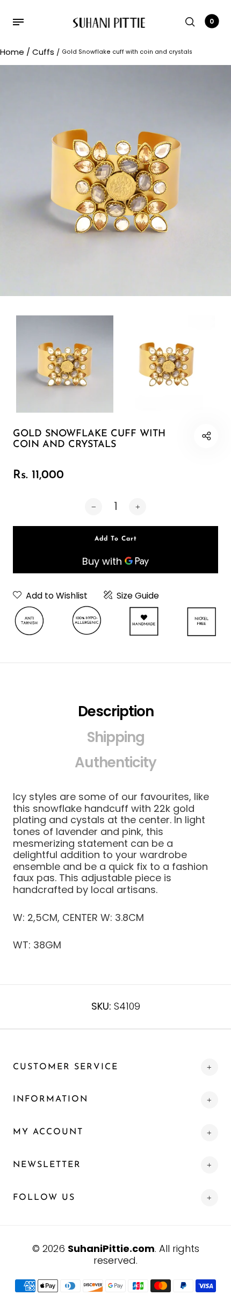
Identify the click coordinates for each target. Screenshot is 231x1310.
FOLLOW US (44, 1197)
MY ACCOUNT (48, 1132)
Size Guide (138, 596)
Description (116, 711)
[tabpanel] (115, 180)
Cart (212, 21)
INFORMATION (50, 1099)
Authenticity (115, 762)
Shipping (116, 737)
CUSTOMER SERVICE (65, 1067)
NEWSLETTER (47, 1165)
